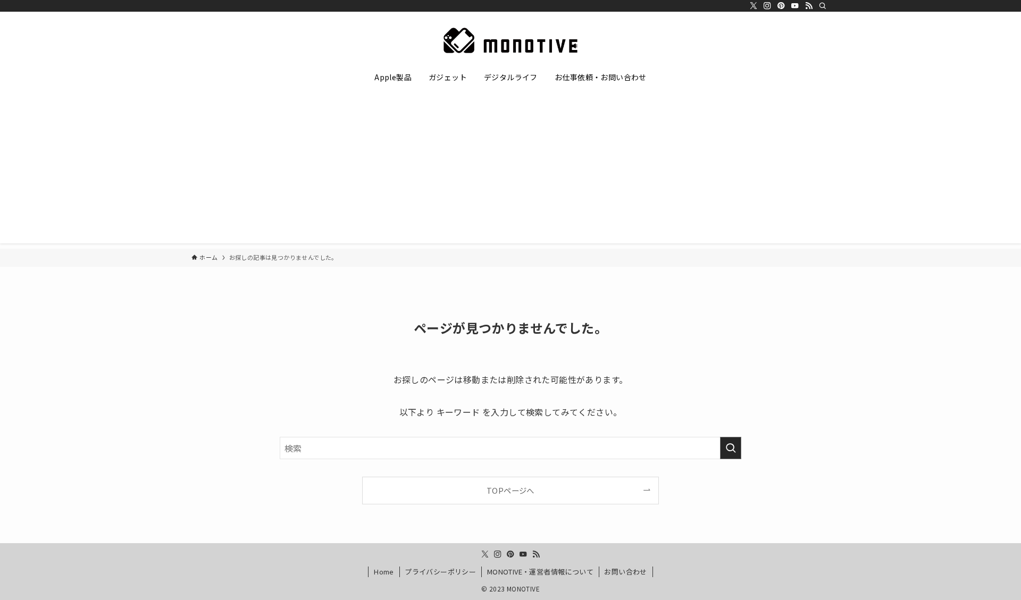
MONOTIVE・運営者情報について (540, 572)
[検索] (823, 6)
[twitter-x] (753, 6)
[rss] (809, 6)
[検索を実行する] (730, 448)
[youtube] (795, 6)
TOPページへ (510, 490)
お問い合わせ (625, 572)
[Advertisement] (510, 169)
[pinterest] (781, 6)
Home (384, 572)
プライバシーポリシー (440, 572)
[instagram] (767, 6)
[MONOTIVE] (510, 40)
